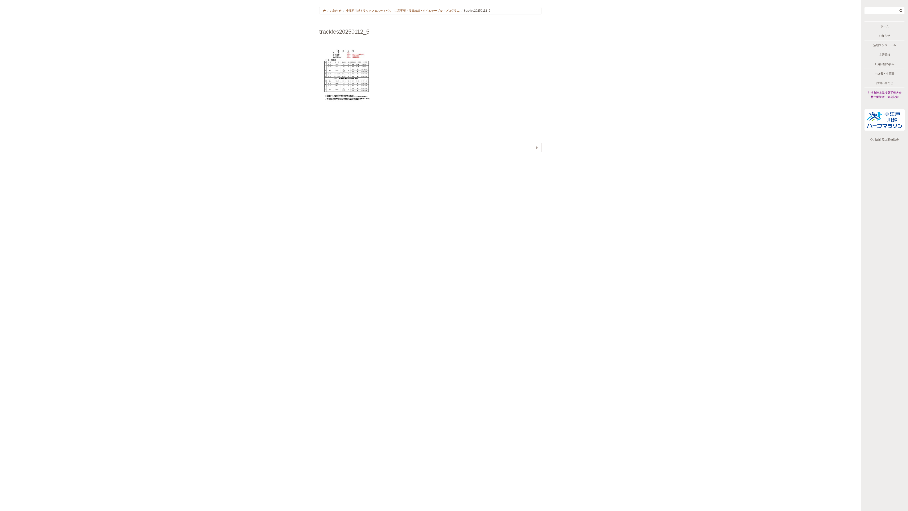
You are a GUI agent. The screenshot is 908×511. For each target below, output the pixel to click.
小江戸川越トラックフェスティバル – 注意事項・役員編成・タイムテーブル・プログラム (403, 10)
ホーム (884, 26)
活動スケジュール (884, 45)
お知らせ (884, 35)
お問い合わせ (884, 83)
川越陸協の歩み (885, 64)
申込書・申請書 (885, 73)
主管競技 (884, 54)
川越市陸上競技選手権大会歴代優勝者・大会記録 (885, 95)
